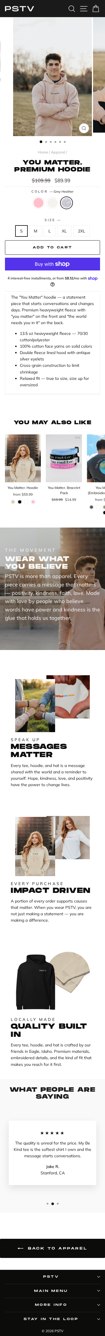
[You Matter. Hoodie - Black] (20, 502)
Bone (52, 203)
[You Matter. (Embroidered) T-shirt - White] (98, 507)
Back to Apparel (57, 1248)
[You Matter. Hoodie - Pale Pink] (33, 502)
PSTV (51, 1277)
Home (43, 152)
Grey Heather (66, 203)
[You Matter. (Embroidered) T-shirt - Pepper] (91, 507)
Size (52, 220)
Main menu (51, 1291)
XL (64, 230)
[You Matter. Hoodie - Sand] (13, 502)
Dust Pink (38, 203)
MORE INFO (51, 1305)
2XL (81, 230)
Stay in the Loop (51, 1319)
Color (53, 191)
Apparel (58, 152)
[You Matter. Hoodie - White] (26, 502)
